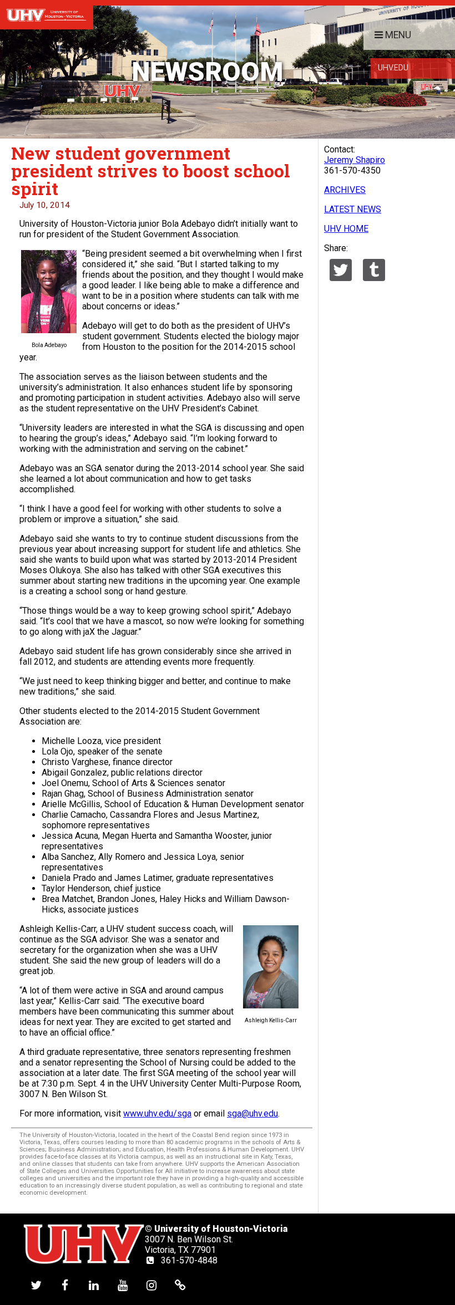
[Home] (46, 14)
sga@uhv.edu (252, 1113)
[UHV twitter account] (36, 1284)
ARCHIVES (345, 190)
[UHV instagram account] (151, 1284)
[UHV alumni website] (180, 1284)
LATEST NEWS (352, 209)
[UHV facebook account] (65, 1284)
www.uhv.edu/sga (157, 1113)
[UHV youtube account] (123, 1284)
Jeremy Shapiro (354, 160)
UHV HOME (346, 228)
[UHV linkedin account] (94, 1284)
